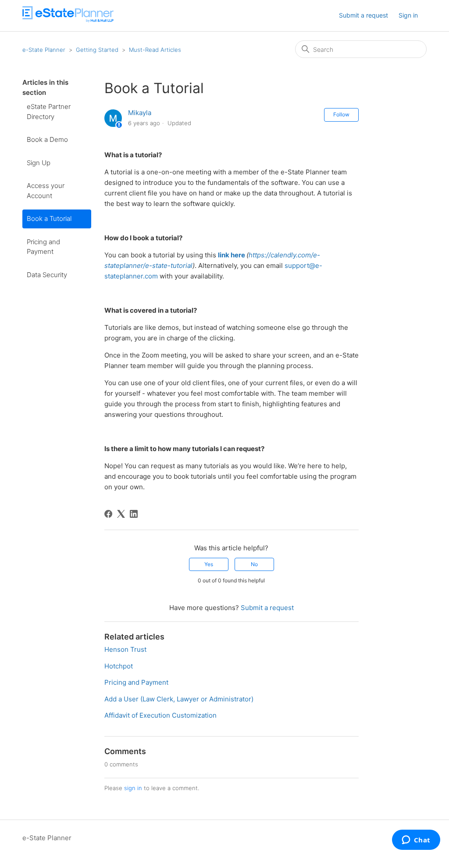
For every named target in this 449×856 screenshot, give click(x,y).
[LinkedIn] (134, 514)
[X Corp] (121, 514)
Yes (208, 564)
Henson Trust (125, 649)
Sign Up (38, 163)
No (254, 564)
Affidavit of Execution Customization (160, 715)
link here (231, 255)
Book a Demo (47, 139)
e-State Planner (43, 49)
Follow (341, 114)
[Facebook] (108, 514)
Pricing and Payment (43, 247)
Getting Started (97, 49)
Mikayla (139, 112)
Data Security (47, 275)
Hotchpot (118, 666)
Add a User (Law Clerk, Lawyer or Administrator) (178, 699)
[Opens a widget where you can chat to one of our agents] (416, 841)
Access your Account (45, 190)
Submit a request (363, 15)
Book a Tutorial (49, 218)
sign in (133, 787)
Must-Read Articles (155, 49)
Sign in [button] (408, 15)
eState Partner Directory (49, 111)
